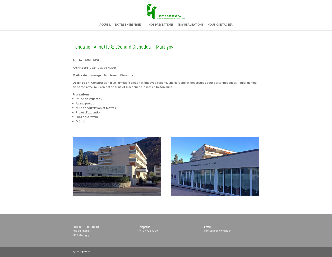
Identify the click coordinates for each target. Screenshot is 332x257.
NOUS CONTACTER (220, 26)
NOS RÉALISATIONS (190, 26)
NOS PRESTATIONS (161, 26)
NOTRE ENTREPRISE (128, 26)
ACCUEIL (105, 26)
